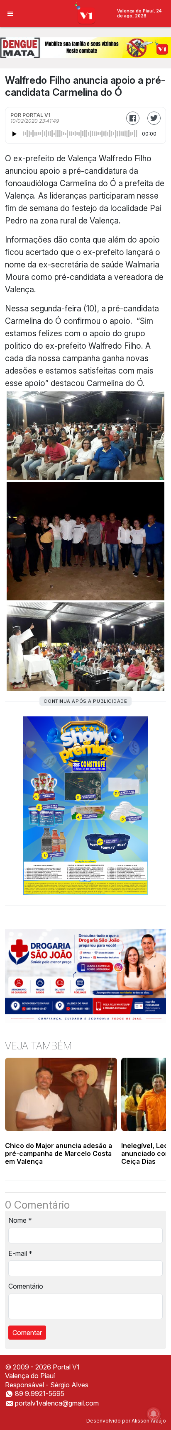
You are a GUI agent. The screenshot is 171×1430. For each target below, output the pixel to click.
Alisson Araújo (149, 1421)
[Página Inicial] (86, 13)
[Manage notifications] (153, 1413)
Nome (20, 1220)
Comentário (25, 1286)
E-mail (20, 1253)
